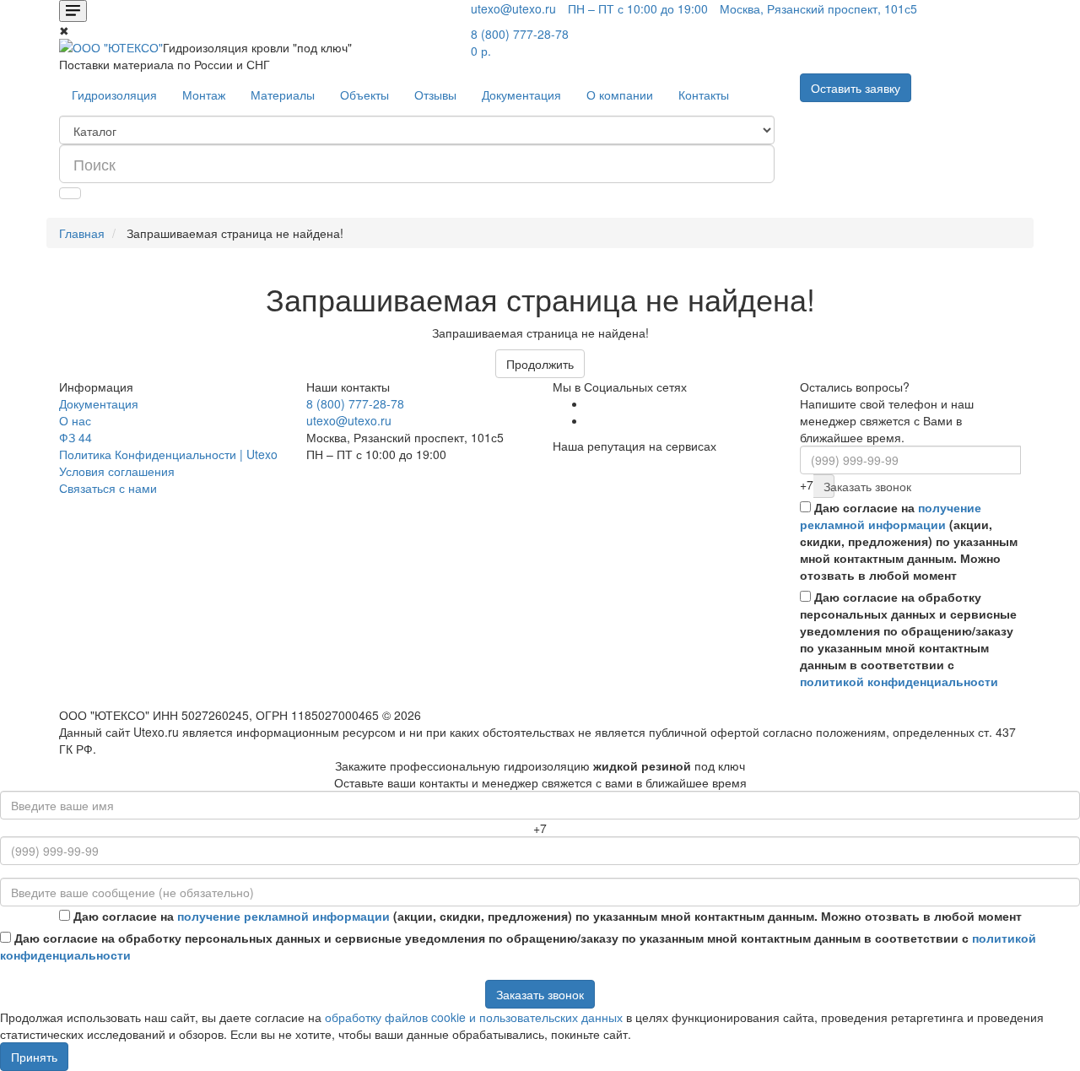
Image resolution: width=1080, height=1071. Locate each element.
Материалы (283, 94)
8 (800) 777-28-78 (355, 403)
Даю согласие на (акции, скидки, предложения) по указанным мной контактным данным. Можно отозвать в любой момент (909, 541)
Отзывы (435, 94)
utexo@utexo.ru (349, 420)
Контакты (703, 94)
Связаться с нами (108, 487)
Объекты (364, 94)
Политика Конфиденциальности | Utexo (168, 454)
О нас (75, 420)
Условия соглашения (117, 470)
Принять (34, 1056)
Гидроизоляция (114, 94)
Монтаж (203, 94)
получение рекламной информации (890, 516)
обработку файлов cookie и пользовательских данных (474, 1017)
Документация (521, 94)
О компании (619, 94)
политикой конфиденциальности (899, 681)
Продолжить (540, 363)
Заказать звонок (829, 486)
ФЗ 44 (75, 437)
